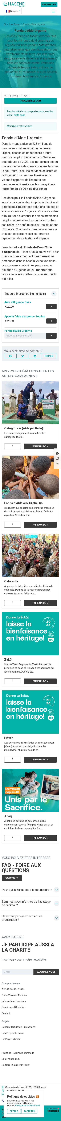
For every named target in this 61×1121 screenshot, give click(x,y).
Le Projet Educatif (11, 1039)
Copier (49, 356)
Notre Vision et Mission (14, 995)
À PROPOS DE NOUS (13, 989)
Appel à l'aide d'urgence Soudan (24, 316)
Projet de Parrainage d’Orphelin (18, 1053)
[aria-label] (14, 4)
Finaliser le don (30, 100)
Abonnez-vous (46, 971)
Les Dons (14, 24)
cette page (19, 115)
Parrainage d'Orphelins (13, 1007)
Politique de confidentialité (27, 1105)
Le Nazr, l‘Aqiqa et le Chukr (15, 1065)
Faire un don (49, 4)
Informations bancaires (14, 1001)
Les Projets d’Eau (11, 1058)
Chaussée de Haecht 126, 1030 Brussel (25, 1087)
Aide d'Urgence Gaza (17, 302)
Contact (6, 1013)
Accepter (29, 1111)
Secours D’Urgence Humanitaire (18, 1027)
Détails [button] (14, 1111)
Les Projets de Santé (13, 1033)
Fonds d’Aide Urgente (18, 330)
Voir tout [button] (11, 878)
